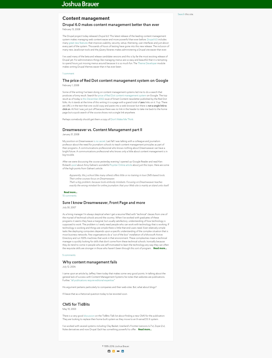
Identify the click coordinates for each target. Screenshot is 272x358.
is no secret (99, 141)
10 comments (69, 196)
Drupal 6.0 (152, 40)
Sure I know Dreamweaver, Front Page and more (103, 203)
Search (181, 14)
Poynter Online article (121, 165)
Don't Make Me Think (122, 119)
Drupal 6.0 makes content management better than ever (110, 25)
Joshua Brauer (80, 4)
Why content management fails (89, 262)
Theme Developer (147, 63)
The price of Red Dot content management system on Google (115, 81)
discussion (89, 316)
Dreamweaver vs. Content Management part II (102, 130)
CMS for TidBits (76, 305)
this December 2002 (93, 99)
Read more (70, 192)
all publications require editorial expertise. (92, 280)
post (74, 165)
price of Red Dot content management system (122, 96)
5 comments (69, 255)
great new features (78, 43)
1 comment (68, 74)
